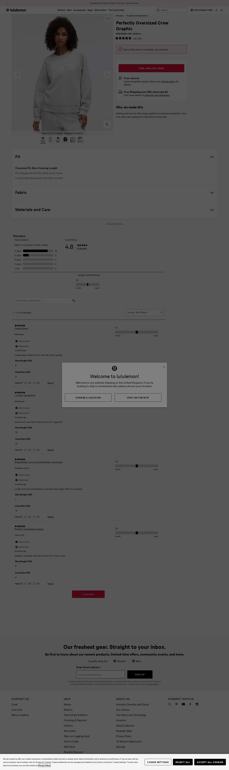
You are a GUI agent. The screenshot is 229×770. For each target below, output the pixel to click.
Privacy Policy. (44, 765)
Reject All (183, 762)
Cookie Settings (158, 762)
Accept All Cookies (210, 762)
